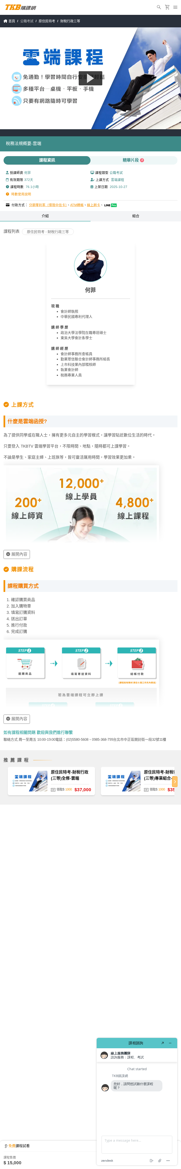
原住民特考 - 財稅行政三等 (48, 232)
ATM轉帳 (77, 205)
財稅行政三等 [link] (70, 21)
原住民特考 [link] (47, 21)
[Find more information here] (137, 1101)
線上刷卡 (93, 205)
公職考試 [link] (26, 21)
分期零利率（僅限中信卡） (48, 205)
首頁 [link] (11, 21)
